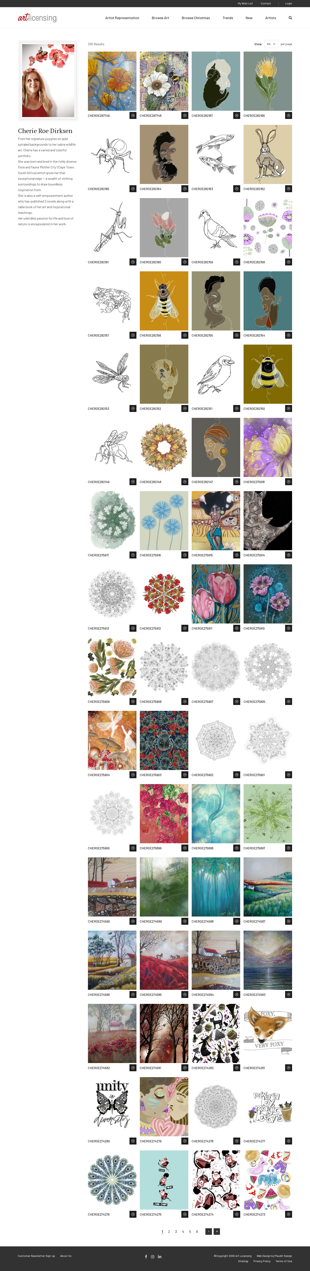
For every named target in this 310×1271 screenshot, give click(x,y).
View (258, 44)
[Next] (208, 1231)
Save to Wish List (132, 115)
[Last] (217, 1231)
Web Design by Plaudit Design (274, 1256)
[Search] (290, 18)
